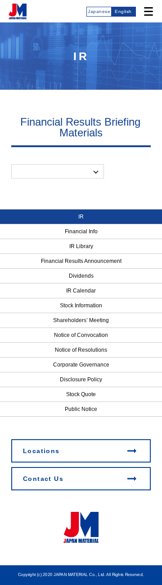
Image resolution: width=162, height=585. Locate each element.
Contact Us (43, 478)
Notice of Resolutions (81, 350)
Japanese (99, 11)
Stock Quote (81, 394)
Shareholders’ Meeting (81, 320)
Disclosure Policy (81, 379)
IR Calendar (81, 291)
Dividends (81, 276)
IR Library (81, 246)
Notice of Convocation (81, 335)
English (123, 11)
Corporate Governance (81, 365)
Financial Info (81, 231)
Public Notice (81, 409)
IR (81, 217)
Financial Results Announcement (81, 261)
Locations (41, 450)
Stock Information (81, 305)
